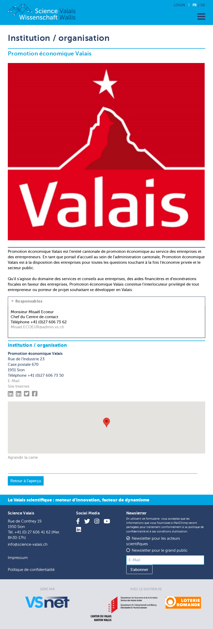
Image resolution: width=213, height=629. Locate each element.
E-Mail (13, 381)
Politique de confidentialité (31, 570)
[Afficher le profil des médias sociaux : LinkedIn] (11, 395)
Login (179, 5)
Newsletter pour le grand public (160, 550)
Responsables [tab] (29, 301)
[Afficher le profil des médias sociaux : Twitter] (27, 395)
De (203, 5)
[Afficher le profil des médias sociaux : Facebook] (35, 395)
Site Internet (18, 386)
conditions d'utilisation (172, 531)
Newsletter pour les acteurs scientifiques (153, 541)
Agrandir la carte (23, 457)
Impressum (18, 558)
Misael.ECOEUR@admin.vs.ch (37, 327)
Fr (194, 5)
